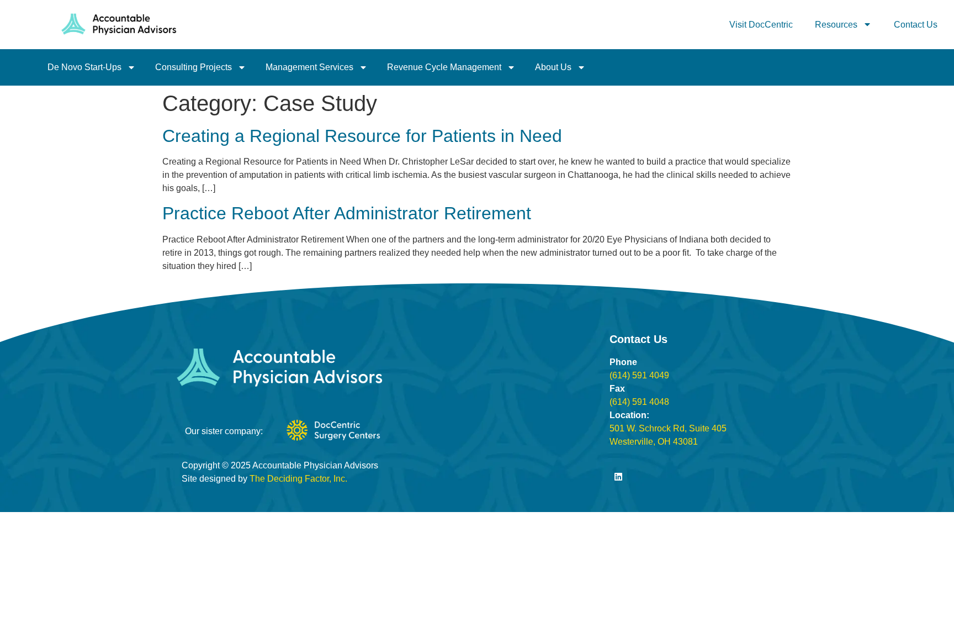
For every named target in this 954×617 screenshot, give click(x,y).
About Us (553, 67)
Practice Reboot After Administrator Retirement (346, 213)
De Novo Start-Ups (84, 67)
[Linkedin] (618, 477)
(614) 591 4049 (639, 375)
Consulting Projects (193, 67)
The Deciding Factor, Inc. (298, 478)
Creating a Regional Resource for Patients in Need (362, 136)
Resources (836, 24)
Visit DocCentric (761, 24)
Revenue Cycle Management (444, 67)
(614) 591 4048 (639, 402)
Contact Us (915, 24)
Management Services (309, 67)
